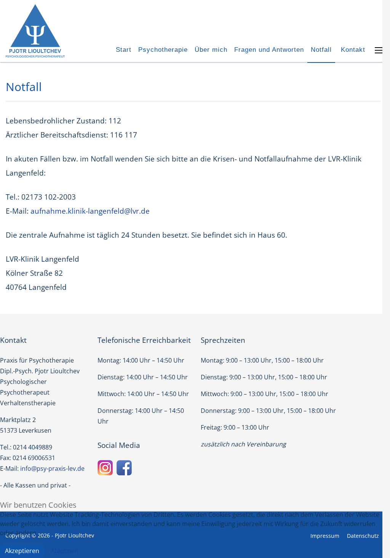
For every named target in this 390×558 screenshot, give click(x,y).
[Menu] (379, 50)
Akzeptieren (22, 551)
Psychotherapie (163, 49)
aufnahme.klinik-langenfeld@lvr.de (90, 211)
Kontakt (353, 49)
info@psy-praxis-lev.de (52, 468)
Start (123, 49)
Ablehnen (64, 551)
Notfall (321, 49)
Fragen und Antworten (269, 49)
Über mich (211, 49)
